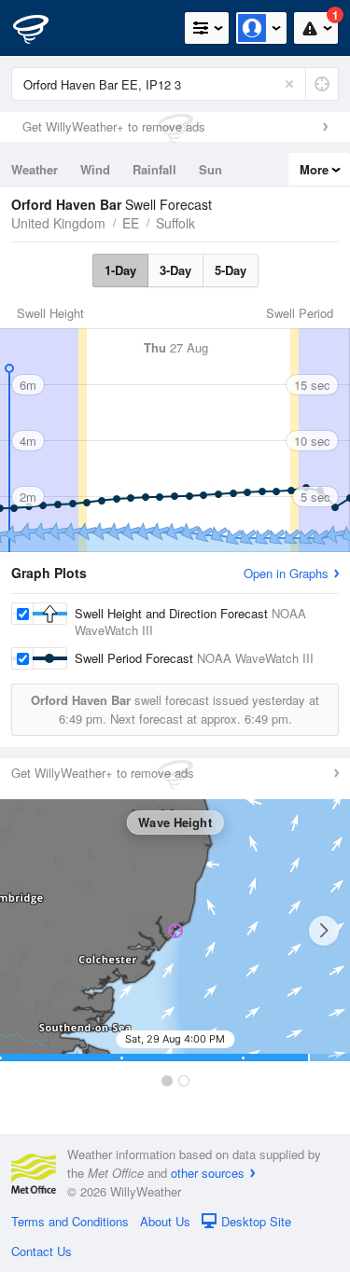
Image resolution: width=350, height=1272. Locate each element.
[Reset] (289, 83)
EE (130, 223)
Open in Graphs (286, 573)
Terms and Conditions (70, 1221)
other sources (208, 1173)
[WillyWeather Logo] (42, 28)
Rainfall (154, 169)
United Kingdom (58, 223)
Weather (34, 169)
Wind (95, 169)
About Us (165, 1221)
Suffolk (175, 223)
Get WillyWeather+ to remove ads (113, 126)
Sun (210, 169)
